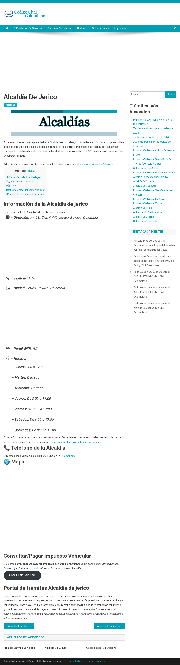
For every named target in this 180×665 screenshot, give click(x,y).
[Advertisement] (90, 61)
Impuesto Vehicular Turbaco (148, 203)
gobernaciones (100, 28)
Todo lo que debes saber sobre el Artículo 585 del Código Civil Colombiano (152, 308)
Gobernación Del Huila (145, 221)
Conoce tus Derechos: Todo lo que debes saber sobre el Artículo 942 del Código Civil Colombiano (154, 261)
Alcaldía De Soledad (144, 181)
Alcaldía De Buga (142, 207)
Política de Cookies (73, 661)
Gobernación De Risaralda (147, 212)
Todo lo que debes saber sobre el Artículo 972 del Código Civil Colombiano (152, 276)
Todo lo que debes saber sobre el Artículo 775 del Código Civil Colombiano (152, 292)
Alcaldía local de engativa (101, 647)
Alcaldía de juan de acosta (111, 626)
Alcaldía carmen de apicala (20, 647)
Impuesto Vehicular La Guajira (149, 199)
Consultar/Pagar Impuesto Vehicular (24, 190)
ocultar (31, 171)
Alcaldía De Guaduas (144, 185)
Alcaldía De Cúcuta (143, 216)
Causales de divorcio (59, 28)
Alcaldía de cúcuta (55, 647)
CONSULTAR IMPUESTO (22, 575)
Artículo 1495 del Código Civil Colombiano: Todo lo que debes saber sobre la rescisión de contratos (154, 245)
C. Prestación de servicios (28, 28)
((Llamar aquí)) (69, 456)
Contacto (100, 661)
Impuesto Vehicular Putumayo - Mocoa (154, 172)
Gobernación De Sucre (145, 168)
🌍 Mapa (11, 185)
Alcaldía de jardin (17, 626)
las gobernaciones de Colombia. (96, 164)
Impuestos (120, 28)
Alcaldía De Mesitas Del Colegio (150, 177)
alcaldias (81, 28)
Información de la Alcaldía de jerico (24, 177)
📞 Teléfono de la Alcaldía (19, 181)
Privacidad (89, 661)
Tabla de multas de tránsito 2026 (151, 137)
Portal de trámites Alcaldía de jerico (24, 194)
